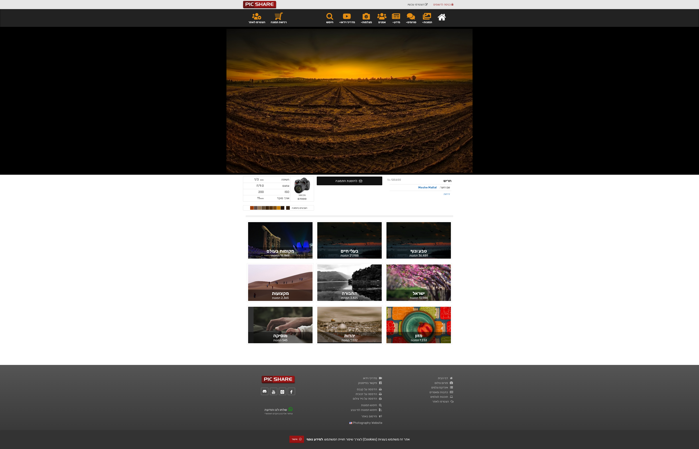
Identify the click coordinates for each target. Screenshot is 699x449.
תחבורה (349, 293)
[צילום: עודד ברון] (349, 288)
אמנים (382, 22)
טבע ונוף (418, 251)
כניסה (442, 4)
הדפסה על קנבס (367, 389)
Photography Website (367, 423)
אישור (295, 439)
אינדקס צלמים (440, 387)
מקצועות (280, 293)
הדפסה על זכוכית (367, 394)
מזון (418, 335)
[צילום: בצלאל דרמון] (418, 286)
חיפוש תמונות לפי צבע (364, 410)
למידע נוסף (315, 439)
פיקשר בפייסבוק (368, 383)
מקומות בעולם (280, 251)
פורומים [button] (411, 22)
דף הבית (443, 378)
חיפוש (329, 22)
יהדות (349, 335)
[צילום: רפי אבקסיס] (280, 285)
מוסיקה (280, 335)
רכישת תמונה (279, 22)
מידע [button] (397, 22)
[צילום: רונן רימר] (418, 243)
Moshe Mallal (427, 187)
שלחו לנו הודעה (275, 410)
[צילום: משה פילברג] (349, 324)
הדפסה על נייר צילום (365, 398)
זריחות (447, 194)
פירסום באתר (369, 416)
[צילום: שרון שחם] (280, 243)
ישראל (419, 293)
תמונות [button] (428, 22)
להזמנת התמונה (347, 181)
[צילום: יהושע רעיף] (418, 328)
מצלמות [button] (367, 22)
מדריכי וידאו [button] (348, 22)
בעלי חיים (349, 251)
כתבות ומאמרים (439, 392)
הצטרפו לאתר (256, 22)
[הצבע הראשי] (288, 208)
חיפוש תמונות (369, 405)
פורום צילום (442, 383)
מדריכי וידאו (370, 378)
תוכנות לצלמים (439, 396)
